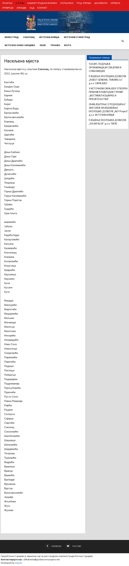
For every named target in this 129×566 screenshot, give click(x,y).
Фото (67, 45)
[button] (123, 41)
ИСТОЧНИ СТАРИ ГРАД (77, 37)
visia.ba (18, 562)
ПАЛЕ (43, 45)
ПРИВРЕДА (7, 7)
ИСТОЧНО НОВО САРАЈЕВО (20, 45)
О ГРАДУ (19, 3)
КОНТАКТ (42, 7)
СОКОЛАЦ (29, 37)
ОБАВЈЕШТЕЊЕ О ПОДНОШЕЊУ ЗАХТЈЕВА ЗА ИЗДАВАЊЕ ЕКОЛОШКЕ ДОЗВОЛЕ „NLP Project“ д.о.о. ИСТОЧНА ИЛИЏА (108, 109)
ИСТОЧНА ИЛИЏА (49, 37)
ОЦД (32, 7)
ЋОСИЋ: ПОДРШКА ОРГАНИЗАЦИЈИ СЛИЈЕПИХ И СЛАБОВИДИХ (105, 67)
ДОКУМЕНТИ (100, 3)
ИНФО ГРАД (11, 37)
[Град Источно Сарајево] (64, 22)
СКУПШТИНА (66, 3)
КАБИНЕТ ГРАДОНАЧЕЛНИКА (42, 3)
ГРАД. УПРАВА (84, 3)
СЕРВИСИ (115, 3)
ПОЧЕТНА (7, 3)
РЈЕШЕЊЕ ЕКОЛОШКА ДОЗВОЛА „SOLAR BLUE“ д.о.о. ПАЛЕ (107, 122)
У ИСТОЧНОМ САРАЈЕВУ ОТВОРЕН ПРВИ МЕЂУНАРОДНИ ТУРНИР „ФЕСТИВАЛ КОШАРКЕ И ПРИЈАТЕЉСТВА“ (108, 93)
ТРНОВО (55, 45)
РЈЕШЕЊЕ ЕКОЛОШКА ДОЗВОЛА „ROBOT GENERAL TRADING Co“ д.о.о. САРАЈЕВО (107, 80)
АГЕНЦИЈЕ (21, 7)
